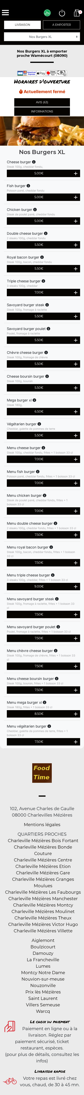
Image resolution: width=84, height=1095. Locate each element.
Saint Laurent (43, 998)
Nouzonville (43, 985)
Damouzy (43, 953)
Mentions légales (42, 824)
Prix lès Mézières (43, 992)
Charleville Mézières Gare (43, 873)
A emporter (61, 25)
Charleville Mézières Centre (43, 860)
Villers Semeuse (43, 1005)
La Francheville (43, 959)
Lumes (43, 966)
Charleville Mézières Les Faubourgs (43, 892)
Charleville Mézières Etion (43, 866)
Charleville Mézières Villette (43, 931)
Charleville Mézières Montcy (43, 905)
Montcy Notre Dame (43, 972)
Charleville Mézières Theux (42, 918)
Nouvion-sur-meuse (42, 979)
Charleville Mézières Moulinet (43, 911)
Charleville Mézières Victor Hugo (43, 924)
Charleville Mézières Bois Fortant (43, 840)
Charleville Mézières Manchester (43, 898)
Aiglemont (43, 940)
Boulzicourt (42, 947)
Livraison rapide (50, 1071)
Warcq (43, 1011)
